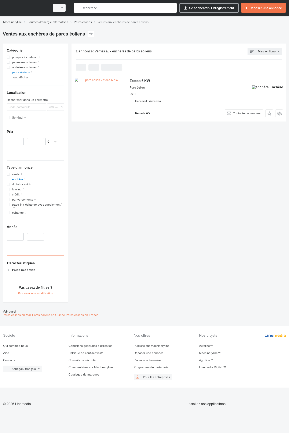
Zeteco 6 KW (140, 81)
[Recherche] (78, 8)
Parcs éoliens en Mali (17, 315)
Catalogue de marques (84, 374)
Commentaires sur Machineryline (91, 367)
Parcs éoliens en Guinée (49, 315)
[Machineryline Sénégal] (25, 8)
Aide (6, 353)
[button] (269, 113)
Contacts (9, 360)
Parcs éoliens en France (82, 315)
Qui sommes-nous (15, 345)
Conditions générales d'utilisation (91, 345)
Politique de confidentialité (86, 353)
